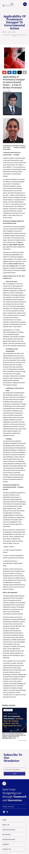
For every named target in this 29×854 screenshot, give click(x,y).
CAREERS (5, 844)
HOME (4, 820)
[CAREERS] (26, 845)
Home (3, 34)
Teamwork (19, 796)
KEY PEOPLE (6, 834)
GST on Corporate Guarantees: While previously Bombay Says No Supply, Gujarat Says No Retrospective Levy (14, 736)
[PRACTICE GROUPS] (26, 830)
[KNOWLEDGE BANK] (26, 840)
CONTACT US (6, 849)
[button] (4, 72)
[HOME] (26, 820)
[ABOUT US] (26, 825)
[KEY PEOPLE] (26, 835)
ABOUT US (5, 825)
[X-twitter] (7, 811)
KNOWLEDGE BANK (8, 839)
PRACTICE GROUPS (8, 829)
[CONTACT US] (26, 849)
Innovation (15, 800)
